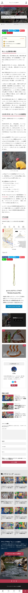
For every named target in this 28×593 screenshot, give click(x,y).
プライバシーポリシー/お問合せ (14, 553)
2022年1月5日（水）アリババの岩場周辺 (12, 43)
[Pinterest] (10, 33)
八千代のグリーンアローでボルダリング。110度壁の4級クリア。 (21, 518)
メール (3, 446)
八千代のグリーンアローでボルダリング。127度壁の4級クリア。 (21, 503)
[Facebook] (5, 31)
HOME (3, 24)
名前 (3, 441)
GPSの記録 (6, 45)
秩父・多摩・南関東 (7, 17)
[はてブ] (16, 31)
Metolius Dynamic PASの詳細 (14, 306)
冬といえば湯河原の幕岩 (9, 41)
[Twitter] (11, 31)
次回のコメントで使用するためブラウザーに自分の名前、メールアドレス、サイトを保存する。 (14, 459)
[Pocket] (22, 31)
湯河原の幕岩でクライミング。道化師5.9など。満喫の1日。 (20, 407)
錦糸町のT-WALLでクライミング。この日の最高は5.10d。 (7, 502)
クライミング (17, 16)
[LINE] (4, 33)
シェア (8, 592)
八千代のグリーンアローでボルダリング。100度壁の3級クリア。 (21, 488)
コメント (4, 428)
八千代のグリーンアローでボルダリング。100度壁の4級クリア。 (21, 533)
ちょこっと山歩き (17, 586)
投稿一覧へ (14, 385)
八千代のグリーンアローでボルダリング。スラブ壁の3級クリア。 (20, 415)
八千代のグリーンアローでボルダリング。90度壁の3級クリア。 (20, 398)
